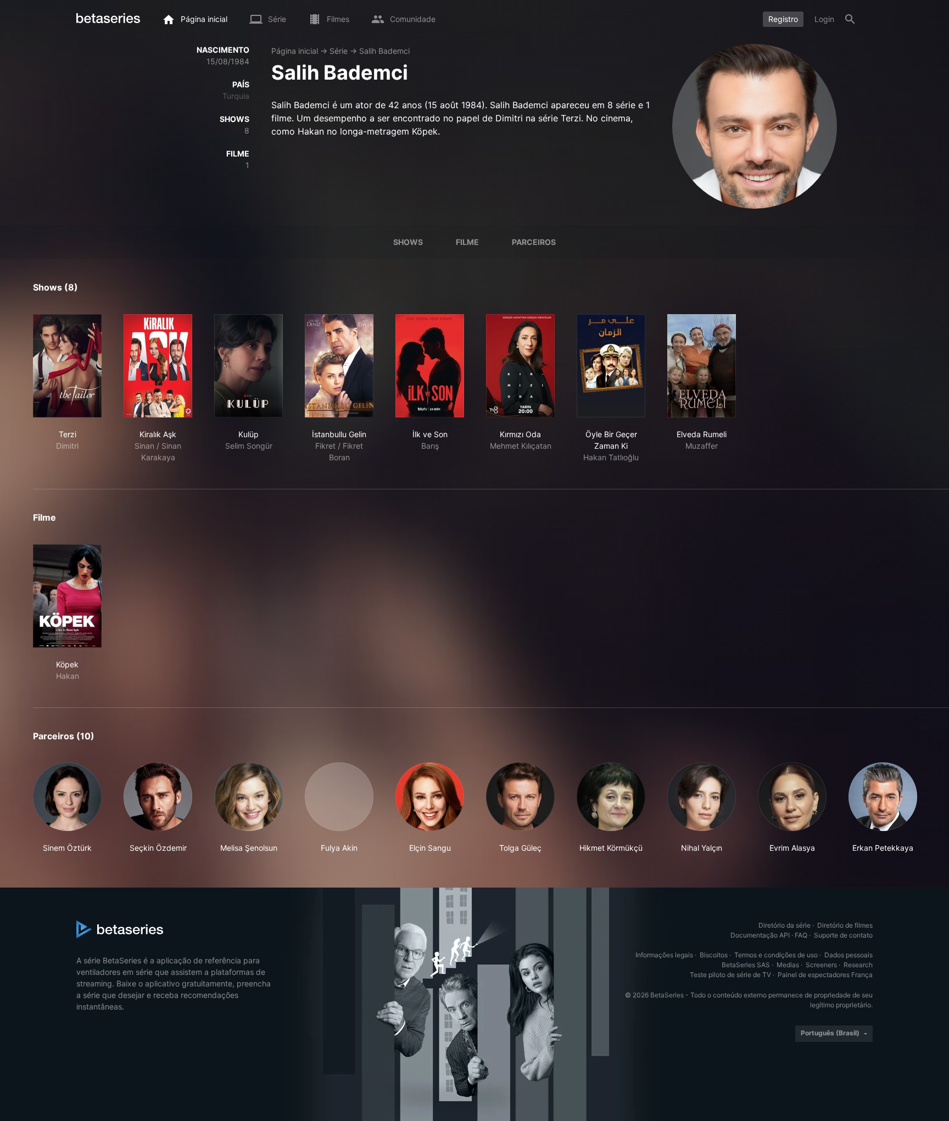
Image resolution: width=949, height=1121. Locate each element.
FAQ (801, 935)
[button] (67, 808)
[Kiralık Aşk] (158, 365)
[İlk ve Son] (429, 365)
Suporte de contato (843, 935)
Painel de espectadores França (825, 975)
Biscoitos (714, 955)
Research (858, 965)
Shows (408, 242)
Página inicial (294, 50)
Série (339, 50)
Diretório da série (784, 925)
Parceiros (534, 242)
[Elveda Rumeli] (701, 365)
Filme (467, 242)
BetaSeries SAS (746, 965)
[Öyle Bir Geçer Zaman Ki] (611, 365)
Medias (788, 965)
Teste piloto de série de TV (730, 975)
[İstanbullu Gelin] (339, 365)
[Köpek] (67, 596)
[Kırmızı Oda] (520, 365)
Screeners (821, 965)
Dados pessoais (848, 955)
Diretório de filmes (845, 925)
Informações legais (664, 955)
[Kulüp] (248, 365)
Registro (783, 19)
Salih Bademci (384, 50)
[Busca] (850, 19)
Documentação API (760, 935)
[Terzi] (67, 365)
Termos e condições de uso (776, 955)
